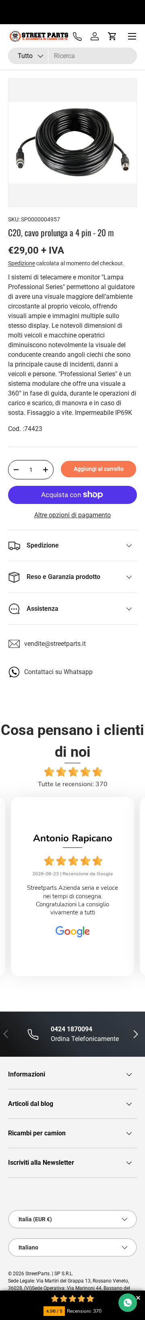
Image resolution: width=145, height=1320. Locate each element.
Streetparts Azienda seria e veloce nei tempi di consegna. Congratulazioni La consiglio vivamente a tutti (72, 900)
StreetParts (37, 1273)
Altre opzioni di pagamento (72, 515)
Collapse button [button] (138, 1298)
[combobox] (72, 56)
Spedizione (21, 263)
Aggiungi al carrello (99, 469)
